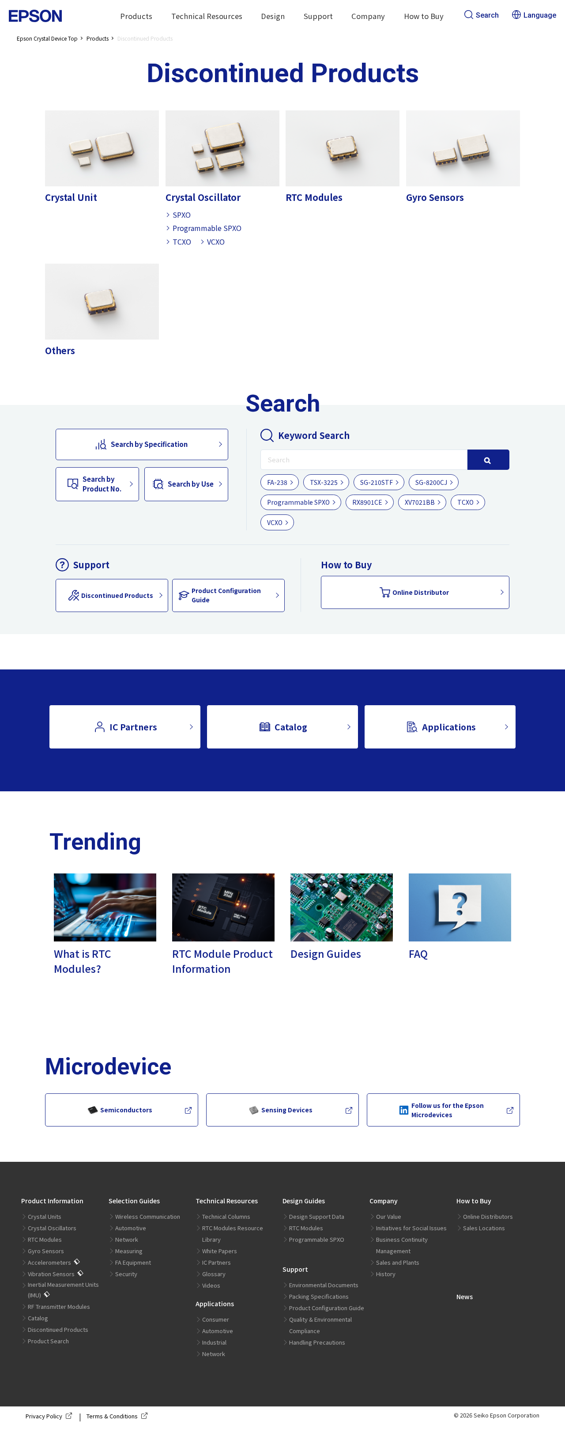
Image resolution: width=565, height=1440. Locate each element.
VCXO (216, 241)
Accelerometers (49, 1262)
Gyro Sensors (46, 1251)
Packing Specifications (319, 1296)
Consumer (215, 1319)
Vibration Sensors (51, 1274)
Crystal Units (44, 1216)
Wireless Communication (147, 1216)
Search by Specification (149, 444)
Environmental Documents (323, 1285)
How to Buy (473, 1200)
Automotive (130, 1228)
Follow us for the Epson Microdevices (447, 1110)
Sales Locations (484, 1228)
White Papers (219, 1251)
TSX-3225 (324, 482)
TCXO (182, 241)
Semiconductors (126, 1109)
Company (383, 1200)
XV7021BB (420, 502)
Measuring (129, 1251)
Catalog (291, 727)
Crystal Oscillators (52, 1228)
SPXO (182, 214)
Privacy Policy (44, 1416)
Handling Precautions (317, 1342)
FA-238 (277, 482)
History (386, 1274)
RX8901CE (367, 502)
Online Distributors (488, 1216)
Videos (211, 1285)
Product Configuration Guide (226, 595)
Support (295, 1269)
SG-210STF (376, 482)
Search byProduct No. (102, 484)
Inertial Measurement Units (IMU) (63, 1289)
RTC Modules (45, 1239)
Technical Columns (226, 1216)
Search (487, 15)
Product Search (48, 1341)
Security (126, 1274)
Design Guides (303, 1200)
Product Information (52, 1200)
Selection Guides (134, 1200)
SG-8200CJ (431, 482)
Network (126, 1239)
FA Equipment (133, 1262)
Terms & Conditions (112, 1416)
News (464, 1296)
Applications (449, 727)
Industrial (214, 1342)
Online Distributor (420, 592)
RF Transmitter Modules (59, 1306)
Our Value (388, 1216)
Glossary (214, 1274)
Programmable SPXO (207, 228)
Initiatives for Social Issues (411, 1228)
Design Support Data (316, 1216)
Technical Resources (227, 1200)
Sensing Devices (287, 1109)
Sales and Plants (397, 1262)
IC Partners (133, 727)
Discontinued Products (117, 595)
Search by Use (191, 483)
